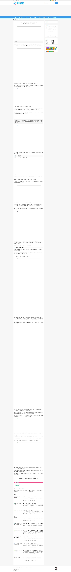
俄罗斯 (30, 540)
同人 (17, 488)
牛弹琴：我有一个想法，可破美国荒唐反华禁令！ (30, 510)
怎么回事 (51, 47)
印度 (52, 48)
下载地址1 (18, 485)
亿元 (56, 47)
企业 (54, 48)
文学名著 (20, 17)
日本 (47, 48)
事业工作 (16, 19)
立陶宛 (35, 540)
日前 (35, 533)
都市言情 (49, 17)
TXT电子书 (56, 0)
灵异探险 (44, 17)
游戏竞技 (39, 17)
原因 (49, 48)
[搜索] (56, 3)
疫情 (49, 47)
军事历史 (25, 17)
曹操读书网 (17, 569)
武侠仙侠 (35, 17)
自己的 (30, 560)
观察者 (33, 533)
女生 (51, 48)
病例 (46, 48)
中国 (30, 500)
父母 (32, 560)
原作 (19, 488)
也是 (22, 488)
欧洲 (34, 500)
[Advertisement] (35, 10)
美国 (32, 500)
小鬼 (34, 560)
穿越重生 (54, 17)
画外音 (30, 533)
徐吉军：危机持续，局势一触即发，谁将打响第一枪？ (31, 543)
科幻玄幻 (30, 17)
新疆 (30, 513)
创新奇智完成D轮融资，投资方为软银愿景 (51, 26)
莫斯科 (35, 553)
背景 (55, 48)
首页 (16, 17)
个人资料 (54, 47)
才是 (34, 513)
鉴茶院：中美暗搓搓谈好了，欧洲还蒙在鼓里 (30, 503)
